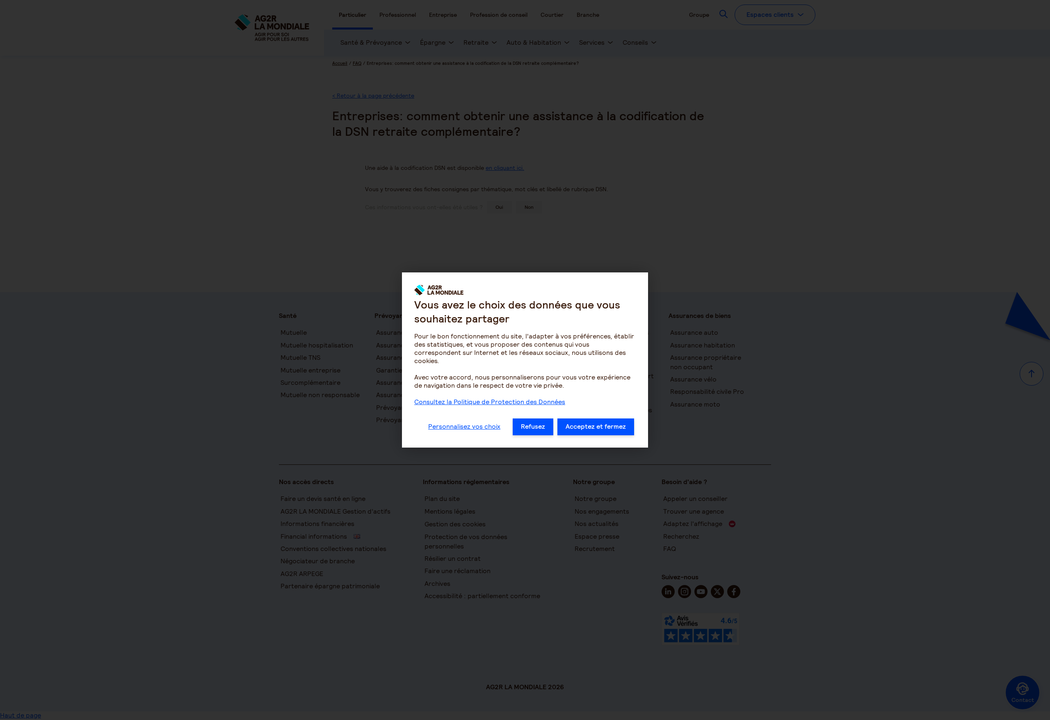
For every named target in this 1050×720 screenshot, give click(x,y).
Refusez (533, 426)
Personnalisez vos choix (464, 426)
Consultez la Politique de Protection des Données (489, 402)
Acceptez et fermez (596, 426)
